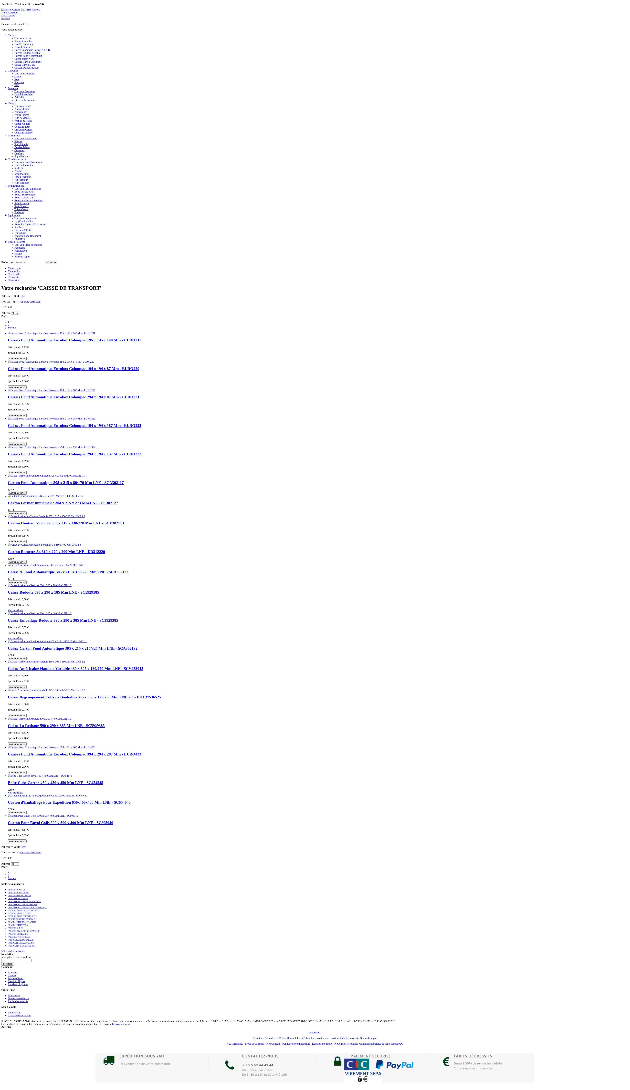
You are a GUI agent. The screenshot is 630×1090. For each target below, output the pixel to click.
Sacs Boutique (21, 203)
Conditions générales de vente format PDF (381, 1043)
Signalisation (21, 156)
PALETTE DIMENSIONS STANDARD (24, 931)
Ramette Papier (22, 256)
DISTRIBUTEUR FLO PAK (19, 913)
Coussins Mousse (23, 132)
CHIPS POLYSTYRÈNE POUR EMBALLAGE (27, 907)
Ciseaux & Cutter (23, 230)
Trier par (5, 301)
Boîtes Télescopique (24, 194)
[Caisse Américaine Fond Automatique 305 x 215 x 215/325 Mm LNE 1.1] (47, 641)
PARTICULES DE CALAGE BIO (21, 946)
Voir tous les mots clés (12, 951)
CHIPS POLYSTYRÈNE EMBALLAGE (24, 901)
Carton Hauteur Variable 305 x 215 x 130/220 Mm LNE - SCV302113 (66, 523)
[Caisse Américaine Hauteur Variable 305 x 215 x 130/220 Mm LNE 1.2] (46, 516)
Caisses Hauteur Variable (27, 52)
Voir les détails (15, 610)
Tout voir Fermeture (24, 91)
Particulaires (20, 112)
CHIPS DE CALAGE (16, 890)
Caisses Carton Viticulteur (27, 61)
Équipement (14, 215)
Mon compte (14, 268)
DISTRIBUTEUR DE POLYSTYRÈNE (24, 910)
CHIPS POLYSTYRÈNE (18, 898)
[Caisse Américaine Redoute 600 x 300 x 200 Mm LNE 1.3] (40, 585)
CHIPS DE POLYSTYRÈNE (19, 896)
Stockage (19, 227)
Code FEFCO (315, 1032)
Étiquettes (19, 238)
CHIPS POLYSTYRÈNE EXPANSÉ (22, 904)
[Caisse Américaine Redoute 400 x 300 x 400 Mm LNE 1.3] (40, 613)
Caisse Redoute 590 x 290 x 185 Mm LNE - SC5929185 (53, 592)
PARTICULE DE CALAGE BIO (21, 943)
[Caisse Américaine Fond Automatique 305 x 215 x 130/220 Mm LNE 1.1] (47, 565)
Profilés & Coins (23, 120)
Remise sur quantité (322, 1043)
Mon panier (14, 271)
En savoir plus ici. (121, 1024)
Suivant (12, 327)
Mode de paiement (254, 1043)
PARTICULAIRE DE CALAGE (20, 940)
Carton (17, 76)
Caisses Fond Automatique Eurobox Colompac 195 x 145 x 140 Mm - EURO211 (74, 340)
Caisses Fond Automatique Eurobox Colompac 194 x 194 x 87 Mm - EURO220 (73, 369)
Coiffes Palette (22, 147)
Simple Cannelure (23, 41)
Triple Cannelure (23, 47)
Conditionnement (17, 159)
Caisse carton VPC (24, 58)
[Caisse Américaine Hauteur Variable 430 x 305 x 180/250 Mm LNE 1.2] (46, 661)
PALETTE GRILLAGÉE (18, 934)
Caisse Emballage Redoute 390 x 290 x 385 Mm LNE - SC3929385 (63, 620)
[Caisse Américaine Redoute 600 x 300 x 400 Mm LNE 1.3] (40, 718)
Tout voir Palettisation (25, 138)
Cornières (19, 150)
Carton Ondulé (22, 123)
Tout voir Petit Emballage (27, 188)
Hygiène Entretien (23, 221)
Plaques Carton (22, 109)
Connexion (13, 280)
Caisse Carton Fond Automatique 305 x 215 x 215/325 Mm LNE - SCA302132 (72, 648)
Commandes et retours (19, 1015)
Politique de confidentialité (296, 1043)
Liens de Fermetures (24, 100)
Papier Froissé (21, 114)
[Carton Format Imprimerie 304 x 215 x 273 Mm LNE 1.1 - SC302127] (45, 496)
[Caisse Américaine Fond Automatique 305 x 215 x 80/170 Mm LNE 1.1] (46, 475)
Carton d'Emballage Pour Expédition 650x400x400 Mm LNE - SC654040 (69, 802)
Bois (16, 79)
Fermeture (13, 88)
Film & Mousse (22, 117)
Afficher (5, 313)
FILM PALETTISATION (18, 925)
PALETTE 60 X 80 (15, 928)
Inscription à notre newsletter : (16, 957)
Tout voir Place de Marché (28, 244)
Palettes (18, 141)
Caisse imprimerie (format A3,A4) (32, 50)
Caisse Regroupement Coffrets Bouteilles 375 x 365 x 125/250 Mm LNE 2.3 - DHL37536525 (84, 697)
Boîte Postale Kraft (24, 191)
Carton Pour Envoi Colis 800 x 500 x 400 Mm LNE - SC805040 (60, 823)
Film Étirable (21, 144)
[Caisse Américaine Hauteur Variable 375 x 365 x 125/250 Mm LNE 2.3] (46, 690)
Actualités (352, 1043)
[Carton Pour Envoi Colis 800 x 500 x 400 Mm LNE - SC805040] (43, 815)
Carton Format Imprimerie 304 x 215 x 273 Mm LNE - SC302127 (63, 503)
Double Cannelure (23, 44)
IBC (16, 85)
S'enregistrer (14, 277)
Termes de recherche (18, 998)
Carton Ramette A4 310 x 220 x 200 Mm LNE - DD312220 (56, 552)
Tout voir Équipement (25, 218)
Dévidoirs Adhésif (23, 94)
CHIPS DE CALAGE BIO (18, 893)
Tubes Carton (21, 209)
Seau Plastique (22, 174)
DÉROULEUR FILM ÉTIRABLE (21, 919)
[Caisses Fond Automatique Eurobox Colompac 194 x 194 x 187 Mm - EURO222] (51, 390)
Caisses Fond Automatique (28, 55)
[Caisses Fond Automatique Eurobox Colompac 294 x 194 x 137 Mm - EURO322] (51, 447)
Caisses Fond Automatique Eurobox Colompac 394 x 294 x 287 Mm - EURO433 (74, 754)
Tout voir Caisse (22, 38)
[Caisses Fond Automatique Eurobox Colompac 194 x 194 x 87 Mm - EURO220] (51, 361)
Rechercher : (7, 262)
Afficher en (7, 296)
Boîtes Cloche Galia (24, 197)
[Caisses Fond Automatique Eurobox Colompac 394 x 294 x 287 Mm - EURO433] (51, 747)
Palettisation (14, 135)
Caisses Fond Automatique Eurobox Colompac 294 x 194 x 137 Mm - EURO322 (74, 454)
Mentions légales (16, 981)
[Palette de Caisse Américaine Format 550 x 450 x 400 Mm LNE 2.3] (44, 544)
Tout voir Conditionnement (28, 162)
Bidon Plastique (22, 176)
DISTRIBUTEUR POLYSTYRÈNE (22, 916)
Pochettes (19, 212)
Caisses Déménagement (26, 67)
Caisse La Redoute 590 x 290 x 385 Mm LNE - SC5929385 (56, 725)
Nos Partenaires (235, 1043)
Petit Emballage (16, 185)
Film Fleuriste (21, 182)
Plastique (19, 82)
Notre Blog (340, 1043)
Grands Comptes (368, 1038)
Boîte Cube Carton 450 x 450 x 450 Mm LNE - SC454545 (55, 783)
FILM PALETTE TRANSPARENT (22, 922)
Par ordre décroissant (30, 301)
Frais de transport (349, 1038)
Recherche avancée (18, 1001)
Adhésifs (19, 97)
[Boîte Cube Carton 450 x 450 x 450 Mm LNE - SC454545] (40, 775)
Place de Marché (16, 241)
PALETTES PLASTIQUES (19, 937)
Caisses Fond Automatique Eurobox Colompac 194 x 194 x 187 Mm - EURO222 (74, 425)
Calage (11, 103)
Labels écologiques (18, 984)
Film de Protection (23, 165)
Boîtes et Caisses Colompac (28, 200)
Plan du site (14, 995)
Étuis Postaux (21, 206)
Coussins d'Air (22, 126)
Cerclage (19, 153)
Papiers (18, 171)
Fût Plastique (21, 179)
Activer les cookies (328, 1038)
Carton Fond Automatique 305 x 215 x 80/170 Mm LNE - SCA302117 (66, 482)
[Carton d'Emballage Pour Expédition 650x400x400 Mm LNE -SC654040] (47, 795)
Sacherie (18, 168)
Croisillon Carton (23, 129)
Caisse (11, 35)
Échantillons (309, 1038)
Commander (14, 274)
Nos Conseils (273, 1043)
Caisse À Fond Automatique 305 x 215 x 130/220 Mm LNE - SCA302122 (68, 572)
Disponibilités (294, 1038)
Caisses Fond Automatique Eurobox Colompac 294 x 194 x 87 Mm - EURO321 (73, 397)
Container (13, 70)
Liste (23, 296)
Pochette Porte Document (27, 235)
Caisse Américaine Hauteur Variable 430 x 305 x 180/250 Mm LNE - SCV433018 (75, 668)
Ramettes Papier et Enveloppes (30, 224)
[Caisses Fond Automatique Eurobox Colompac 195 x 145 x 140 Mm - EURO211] (51, 333)
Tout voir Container (24, 73)
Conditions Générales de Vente (269, 1038)
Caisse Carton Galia (24, 64)
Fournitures (20, 233)
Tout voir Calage (23, 106)
